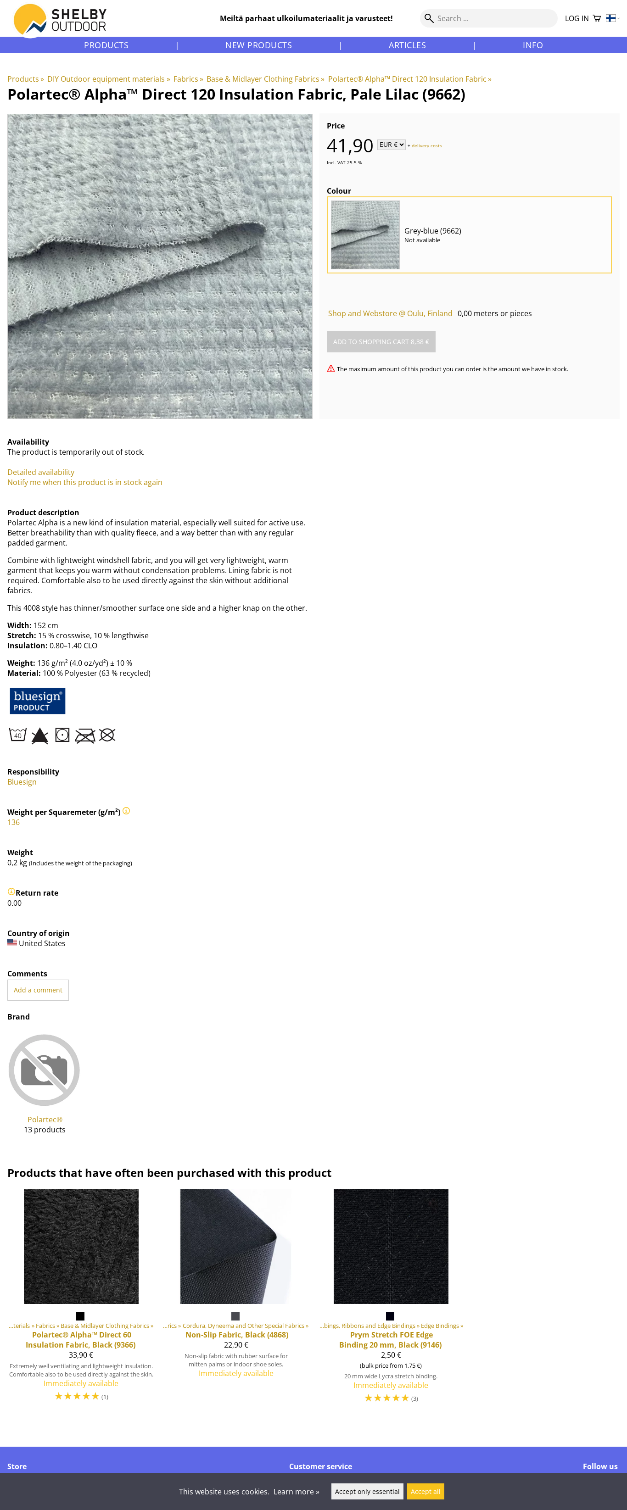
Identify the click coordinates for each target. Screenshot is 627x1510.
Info (533, 44)
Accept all (426, 1491)
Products (106, 44)
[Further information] (126, 812)
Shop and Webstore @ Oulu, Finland (390, 313)
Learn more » (296, 1492)
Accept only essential (367, 1491)
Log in (577, 18)
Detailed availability (40, 472)
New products (258, 44)
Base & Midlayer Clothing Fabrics (266, 79)
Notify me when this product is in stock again (84, 482)
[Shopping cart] (597, 18)
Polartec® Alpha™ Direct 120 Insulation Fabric (410, 79)
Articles (407, 44)
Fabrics (188, 79)
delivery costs (427, 145)
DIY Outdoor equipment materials (108, 79)
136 (13, 822)
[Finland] (613, 18)
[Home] (65, 27)
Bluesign (22, 782)
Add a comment (38, 990)
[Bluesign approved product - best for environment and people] (37, 714)
